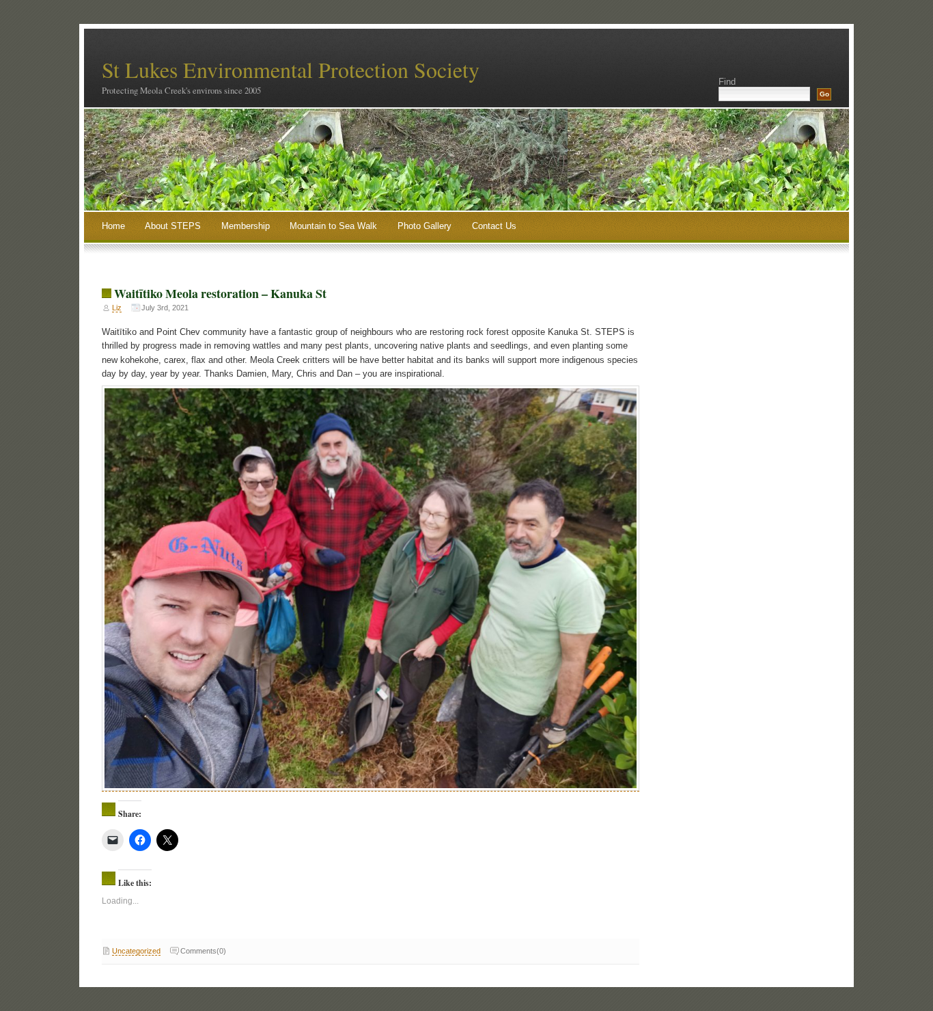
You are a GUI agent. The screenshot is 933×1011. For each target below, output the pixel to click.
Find (727, 82)
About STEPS (173, 226)
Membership (245, 226)
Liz (117, 308)
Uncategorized (136, 951)
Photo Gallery (424, 226)
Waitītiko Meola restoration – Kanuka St (220, 293)
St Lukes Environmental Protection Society (290, 69)
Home (113, 226)
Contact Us (494, 226)
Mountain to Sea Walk (333, 226)
